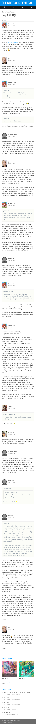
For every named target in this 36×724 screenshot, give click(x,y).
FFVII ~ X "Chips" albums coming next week (17, 692)
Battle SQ (6, 707)
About (4, 722)
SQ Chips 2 (7, 702)
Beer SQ (6, 697)
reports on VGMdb (12, 42)
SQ (10, 683)
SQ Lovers (7, 712)
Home (10, 722)
